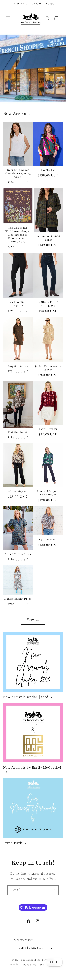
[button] (8, 18)
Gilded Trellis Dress (18, 554)
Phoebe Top (48, 170)
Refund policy (29, 964)
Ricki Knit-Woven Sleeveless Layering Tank (18, 173)
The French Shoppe (31, 959)
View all (33, 620)
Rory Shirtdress (18, 366)
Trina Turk (12, 843)
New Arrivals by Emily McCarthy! (32, 767)
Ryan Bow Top (48, 539)
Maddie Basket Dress (18, 598)
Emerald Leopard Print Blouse (48, 493)
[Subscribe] (54, 890)
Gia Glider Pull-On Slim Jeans (48, 304)
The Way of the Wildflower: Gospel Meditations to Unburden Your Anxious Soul (18, 234)
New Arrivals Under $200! (25, 697)
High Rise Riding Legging (18, 304)
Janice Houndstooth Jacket (48, 368)
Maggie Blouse (17, 432)
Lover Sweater (48, 429)
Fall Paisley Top (17, 491)
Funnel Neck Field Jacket (48, 238)
